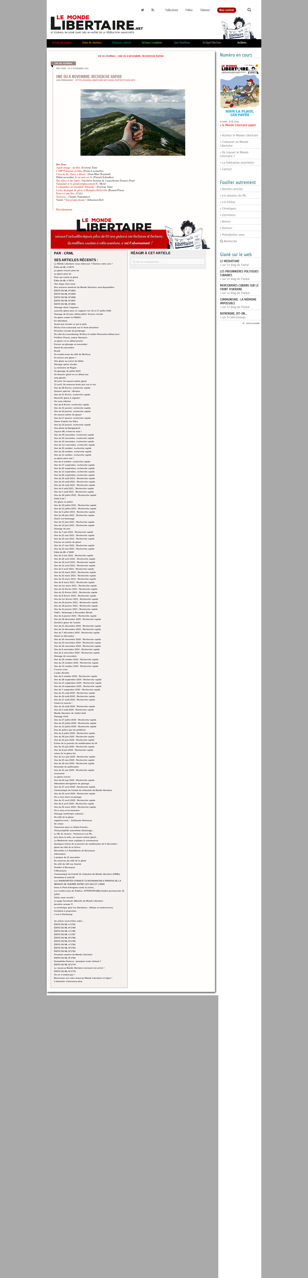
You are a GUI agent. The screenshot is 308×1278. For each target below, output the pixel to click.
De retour (58, 824)
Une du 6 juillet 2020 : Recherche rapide (74, 733)
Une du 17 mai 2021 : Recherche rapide (74, 545)
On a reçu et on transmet (66, 810)
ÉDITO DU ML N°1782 (65, 951)
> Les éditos (227, 202)
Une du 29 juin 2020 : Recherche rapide (74, 736)
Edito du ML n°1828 (64, 552)
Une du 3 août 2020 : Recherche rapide (74, 710)
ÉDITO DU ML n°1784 (64, 944)
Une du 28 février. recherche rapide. (72, 388)
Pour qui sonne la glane (66, 277)
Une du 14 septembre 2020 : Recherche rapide (78, 686)
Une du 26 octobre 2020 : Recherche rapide (76, 659)
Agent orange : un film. (68, 167)
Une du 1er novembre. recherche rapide (74, 445)
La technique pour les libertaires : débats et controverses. (84, 907)
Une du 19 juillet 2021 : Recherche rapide (75, 505)
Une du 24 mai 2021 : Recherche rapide (74, 539)
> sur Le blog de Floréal (239, 289)
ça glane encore (62, 777)
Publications (172, 10)
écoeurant (59, 773)
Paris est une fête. (65, 193)
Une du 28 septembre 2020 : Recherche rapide (78, 679)
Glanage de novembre (65, 656)
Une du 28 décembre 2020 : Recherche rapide (77, 619)
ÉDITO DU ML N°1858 (65, 297)
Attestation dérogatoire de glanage (71, 783)
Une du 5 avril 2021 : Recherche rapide (74, 569)
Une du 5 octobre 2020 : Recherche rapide (75, 676)
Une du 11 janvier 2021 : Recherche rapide (76, 609)
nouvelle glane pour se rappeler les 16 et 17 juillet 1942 (82, 311)
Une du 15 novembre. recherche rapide (74, 441)
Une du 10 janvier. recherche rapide (72, 425)
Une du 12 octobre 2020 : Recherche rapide (76, 666)
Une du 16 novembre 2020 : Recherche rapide (77, 646)
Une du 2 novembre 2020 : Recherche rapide (77, 653)
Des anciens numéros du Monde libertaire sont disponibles (84, 287)
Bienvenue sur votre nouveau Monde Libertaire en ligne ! (83, 978)
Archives (241, 42)
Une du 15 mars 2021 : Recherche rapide (75, 579)
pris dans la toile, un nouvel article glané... (76, 837)
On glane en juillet (63, 502)
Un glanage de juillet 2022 (67, 371)
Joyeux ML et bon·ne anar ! (68, 431)
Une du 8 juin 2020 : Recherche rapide (73, 750)
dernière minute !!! (63, 904)
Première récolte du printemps (69, 331)
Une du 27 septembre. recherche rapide (74, 465)
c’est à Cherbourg (63, 914)
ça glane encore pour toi (66, 270)
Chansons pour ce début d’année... (72, 827)
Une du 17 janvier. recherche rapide (72, 418)
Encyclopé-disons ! (76, 200)
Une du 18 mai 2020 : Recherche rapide (74, 763)
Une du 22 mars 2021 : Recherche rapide (75, 575)
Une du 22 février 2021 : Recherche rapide (75, 589)
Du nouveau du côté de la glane (70, 860)
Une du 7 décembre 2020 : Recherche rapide (77, 632)
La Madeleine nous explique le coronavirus (76, 840)
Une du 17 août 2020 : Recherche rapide (74, 700)
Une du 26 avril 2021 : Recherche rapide (74, 559)
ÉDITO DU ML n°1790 (64, 924)
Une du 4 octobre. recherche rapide (72, 461)
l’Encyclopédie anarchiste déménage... (74, 830)
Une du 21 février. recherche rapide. (72, 394)
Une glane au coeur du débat (68, 361)
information (60, 854)
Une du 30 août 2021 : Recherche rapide (74, 478)
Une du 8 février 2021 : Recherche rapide (75, 596)
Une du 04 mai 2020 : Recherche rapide (74, 780)
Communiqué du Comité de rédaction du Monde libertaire (83, 790)
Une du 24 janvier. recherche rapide (72, 411)
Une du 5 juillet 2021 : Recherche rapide (74, 512)
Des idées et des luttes (68, 180)
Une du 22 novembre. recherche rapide (74, 438)
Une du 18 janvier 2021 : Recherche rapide (76, 606)
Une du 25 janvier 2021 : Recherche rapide (76, 602)
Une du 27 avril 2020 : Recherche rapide (74, 787)
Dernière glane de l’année (67, 622)
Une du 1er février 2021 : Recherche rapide (76, 599)
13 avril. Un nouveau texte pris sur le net (75, 384)
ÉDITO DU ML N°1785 (65, 941)
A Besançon (60, 871)
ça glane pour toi (62, 274)
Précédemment (64, 209)
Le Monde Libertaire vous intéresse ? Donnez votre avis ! (83, 264)
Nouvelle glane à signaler (67, 398)
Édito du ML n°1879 (64, 267)
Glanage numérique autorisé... (69, 814)
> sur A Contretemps (233, 315)
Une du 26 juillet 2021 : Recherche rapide (75, 495)
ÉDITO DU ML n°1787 (64, 934)
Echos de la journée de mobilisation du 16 (75, 743)
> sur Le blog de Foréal (234, 263)
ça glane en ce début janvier (68, 341)
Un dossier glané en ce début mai (71, 374)
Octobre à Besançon (64, 867)
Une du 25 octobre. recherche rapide (73, 448)
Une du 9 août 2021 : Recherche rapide (74, 488)
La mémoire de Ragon (65, 368)
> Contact (226, 169)
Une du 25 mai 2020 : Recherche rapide (74, 760)
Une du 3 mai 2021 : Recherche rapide (73, 555)
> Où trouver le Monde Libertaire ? (234, 154)
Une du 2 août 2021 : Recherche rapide (74, 492)
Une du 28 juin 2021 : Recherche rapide (74, 515)
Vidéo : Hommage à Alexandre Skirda (73, 612)
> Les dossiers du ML (233, 195)
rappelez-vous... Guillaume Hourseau (73, 820)
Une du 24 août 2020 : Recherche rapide (74, 696)
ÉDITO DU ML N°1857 (65, 300)
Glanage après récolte (65, 364)
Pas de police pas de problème (70, 730)
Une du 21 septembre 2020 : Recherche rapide (78, 683)
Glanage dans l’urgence (66, 307)
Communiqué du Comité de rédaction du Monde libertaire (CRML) (87, 874)
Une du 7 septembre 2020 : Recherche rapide (77, 689)
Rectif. (57, 351)
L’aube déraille (61, 673)
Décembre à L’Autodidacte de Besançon (74, 850)
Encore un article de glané (67, 542)
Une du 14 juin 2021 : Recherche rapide (74, 525)
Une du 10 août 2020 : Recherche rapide (74, 706)
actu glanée (60, 378)
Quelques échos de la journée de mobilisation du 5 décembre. (86, 844)
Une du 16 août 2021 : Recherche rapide (74, 485)
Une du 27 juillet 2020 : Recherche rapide (75, 720)
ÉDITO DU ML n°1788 (64, 931)
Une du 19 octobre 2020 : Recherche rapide (76, 663)
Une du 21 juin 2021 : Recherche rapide (74, 522)
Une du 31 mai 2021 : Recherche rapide (74, 535)
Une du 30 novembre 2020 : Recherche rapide (77, 639)
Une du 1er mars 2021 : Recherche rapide (75, 586)
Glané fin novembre (64, 347)
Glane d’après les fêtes (66, 421)
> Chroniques (228, 208)
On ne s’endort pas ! (64, 974)
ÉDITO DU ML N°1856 (65, 304)
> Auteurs (226, 228)
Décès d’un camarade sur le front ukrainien (76, 327)
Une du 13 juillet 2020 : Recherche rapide (75, 726)
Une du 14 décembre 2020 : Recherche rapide (77, 629)
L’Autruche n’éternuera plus (68, 981)
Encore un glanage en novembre (70, 344)
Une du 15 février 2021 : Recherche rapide (75, 592)
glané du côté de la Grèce (67, 847)
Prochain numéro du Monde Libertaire (73, 954)
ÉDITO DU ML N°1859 (65, 294)
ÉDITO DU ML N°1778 (65, 971)
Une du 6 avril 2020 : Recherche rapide (74, 803)
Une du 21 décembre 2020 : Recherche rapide (77, 626)
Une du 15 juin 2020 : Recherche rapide (74, 746)
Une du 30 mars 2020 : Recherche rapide (75, 807)
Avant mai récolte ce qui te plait (70, 324)
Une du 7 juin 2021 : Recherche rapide (73, 532)
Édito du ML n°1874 (64, 280)
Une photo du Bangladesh (67, 428)
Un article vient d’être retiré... (69, 921)
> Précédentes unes (232, 235)
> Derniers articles (231, 189)
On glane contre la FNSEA (67, 317)
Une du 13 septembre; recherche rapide (74, 472)
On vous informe (62, 401)
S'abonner (205, 10)
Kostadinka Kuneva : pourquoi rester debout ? (77, 961)
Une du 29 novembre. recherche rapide (74, 435)
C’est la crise (61, 669)
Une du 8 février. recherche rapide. (72, 404)
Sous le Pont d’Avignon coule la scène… (75, 887)
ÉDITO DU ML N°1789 (65, 928)
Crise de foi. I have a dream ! (72, 174)
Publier (189, 10)
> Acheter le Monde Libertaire (239, 135)
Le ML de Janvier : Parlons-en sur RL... (74, 834)
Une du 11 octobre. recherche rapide (72, 455)
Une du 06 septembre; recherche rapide (74, 475)
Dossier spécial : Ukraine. (67, 391)
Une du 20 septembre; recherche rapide (74, 468)
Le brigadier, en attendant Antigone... (76, 187)
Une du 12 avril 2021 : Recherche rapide (74, 565)
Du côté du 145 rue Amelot (67, 864)
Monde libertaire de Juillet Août (70, 713)
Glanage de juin (62, 529)
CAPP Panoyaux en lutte (69, 171)
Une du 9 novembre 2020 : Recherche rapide (77, 649)
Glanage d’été (61, 716)
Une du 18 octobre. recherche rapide (73, 451)
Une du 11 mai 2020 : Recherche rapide (74, 770)
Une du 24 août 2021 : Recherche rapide (74, 482)
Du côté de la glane (64, 817)
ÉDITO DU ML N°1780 (65, 958)
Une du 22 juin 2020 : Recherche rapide (74, 740)
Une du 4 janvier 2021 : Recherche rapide (75, 616)
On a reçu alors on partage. (68, 797)
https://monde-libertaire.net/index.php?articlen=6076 (105, 80)
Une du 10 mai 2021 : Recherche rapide (74, 549)
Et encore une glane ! (65, 357)
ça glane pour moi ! (64, 458)
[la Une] (142, 10)
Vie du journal (107, 56)
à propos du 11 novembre (67, 857)
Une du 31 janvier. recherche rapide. (72, 408)
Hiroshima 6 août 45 (64, 877)
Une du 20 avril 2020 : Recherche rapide (74, 793)
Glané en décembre (64, 636)
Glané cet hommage (64, 518)
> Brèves (225, 221)
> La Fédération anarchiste (237, 163)
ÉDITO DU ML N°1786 (65, 938)
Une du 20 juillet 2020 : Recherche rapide (75, 723)
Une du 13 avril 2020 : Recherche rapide (74, 800)
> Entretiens (228, 215)
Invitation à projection (65, 911)
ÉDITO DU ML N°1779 (65, 964)
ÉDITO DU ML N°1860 (65, 290)
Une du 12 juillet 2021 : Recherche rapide (75, 508)
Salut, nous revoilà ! (64, 897)
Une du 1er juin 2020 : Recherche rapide (74, 757)
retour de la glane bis (65, 753)
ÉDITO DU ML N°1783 (65, 948)
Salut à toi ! (60, 498)
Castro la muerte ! (63, 703)
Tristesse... (62, 196)
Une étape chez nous (64, 284)
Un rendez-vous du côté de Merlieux (72, 354)
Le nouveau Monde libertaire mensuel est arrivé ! (79, 968)
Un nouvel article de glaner (68, 414)
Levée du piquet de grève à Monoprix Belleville (81, 190)
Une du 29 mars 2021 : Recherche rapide (75, 572)
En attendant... (61, 321)
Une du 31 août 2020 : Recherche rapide (74, 693)
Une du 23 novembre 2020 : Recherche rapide (77, 643)
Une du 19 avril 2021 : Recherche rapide (74, 562)
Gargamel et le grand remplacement (75, 183)
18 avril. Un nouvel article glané (70, 381)
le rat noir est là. (84, 177)
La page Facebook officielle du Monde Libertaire (78, 901)
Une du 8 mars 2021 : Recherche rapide (74, 582)
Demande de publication (66, 767)
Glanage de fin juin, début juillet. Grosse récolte (78, 314)
